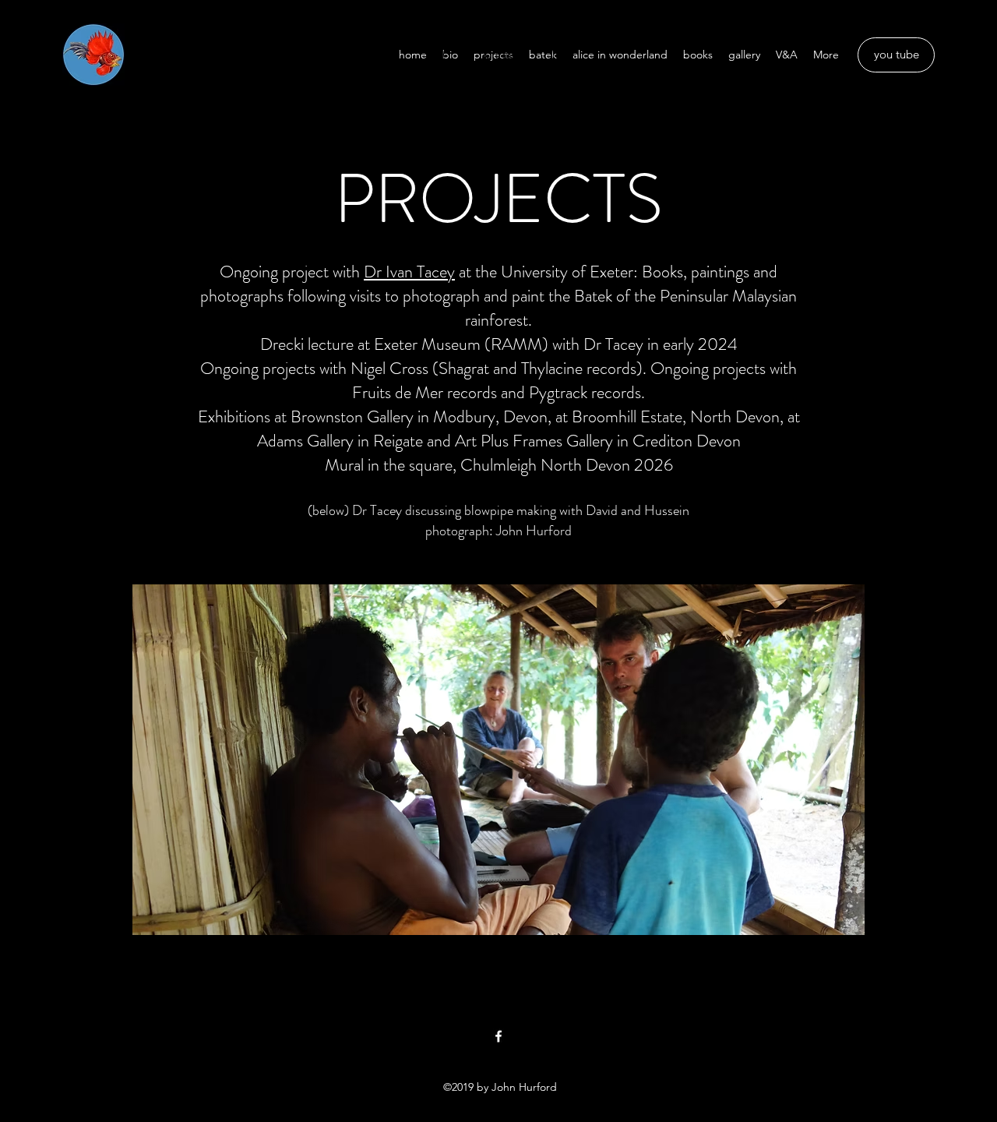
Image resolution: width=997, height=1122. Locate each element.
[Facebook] (498, 1036)
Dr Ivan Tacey (409, 271)
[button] (498, 54)
